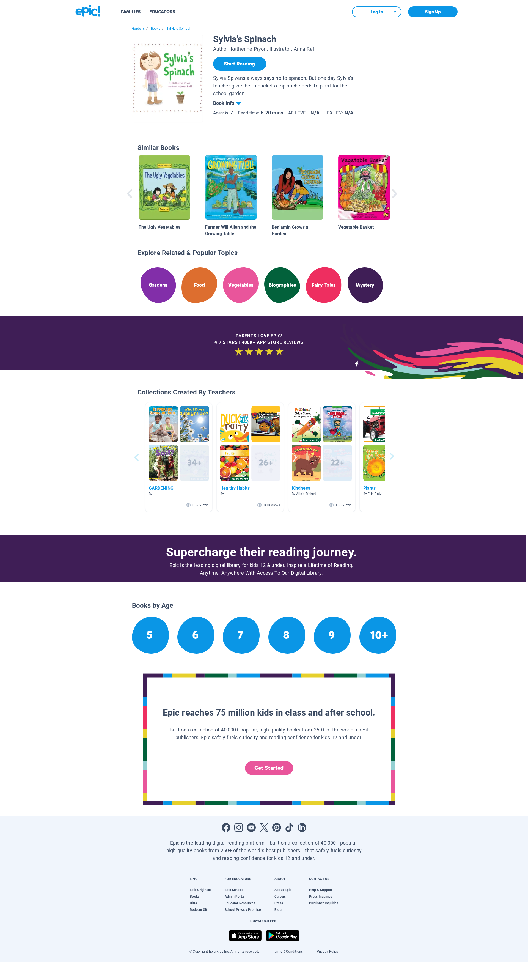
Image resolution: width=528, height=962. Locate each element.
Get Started (269, 768)
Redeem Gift (199, 910)
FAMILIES (131, 12)
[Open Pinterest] (276, 827)
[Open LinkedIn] (302, 827)
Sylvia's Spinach (179, 29)
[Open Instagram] (238, 827)
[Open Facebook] (226, 827)
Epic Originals (200, 890)
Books (155, 29)
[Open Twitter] (264, 827)
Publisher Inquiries (323, 903)
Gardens (138, 29)
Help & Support (320, 890)
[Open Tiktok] (289, 827)
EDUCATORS (162, 12)
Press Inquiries (320, 896)
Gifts (193, 903)
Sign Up (433, 12)
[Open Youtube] (251, 827)
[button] (178, 457)
